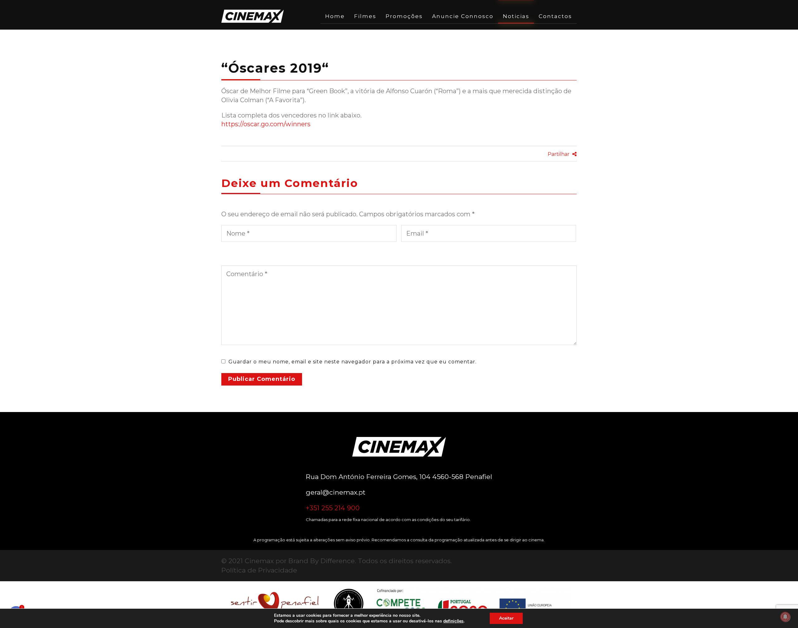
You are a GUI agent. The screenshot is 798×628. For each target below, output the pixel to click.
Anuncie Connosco (462, 16)
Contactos (555, 16)
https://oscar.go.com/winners (265, 124)
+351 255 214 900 (333, 508)
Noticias (516, 16)
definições (453, 621)
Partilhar (559, 154)
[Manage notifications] (785, 617)
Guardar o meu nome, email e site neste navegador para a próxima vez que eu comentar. (352, 362)
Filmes (365, 16)
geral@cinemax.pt (335, 492)
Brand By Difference (321, 561)
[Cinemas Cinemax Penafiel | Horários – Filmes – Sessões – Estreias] (252, 16)
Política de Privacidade (259, 570)
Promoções (404, 16)
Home (335, 16)
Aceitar (506, 618)
